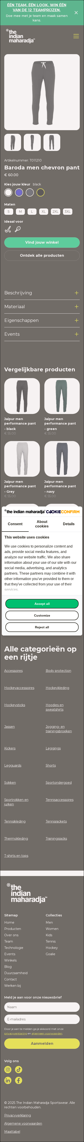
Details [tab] (69, 524)
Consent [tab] (15, 524)
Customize (42, 615)
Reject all (42, 627)
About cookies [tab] (42, 524)
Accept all (42, 604)
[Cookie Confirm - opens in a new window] (63, 511)
